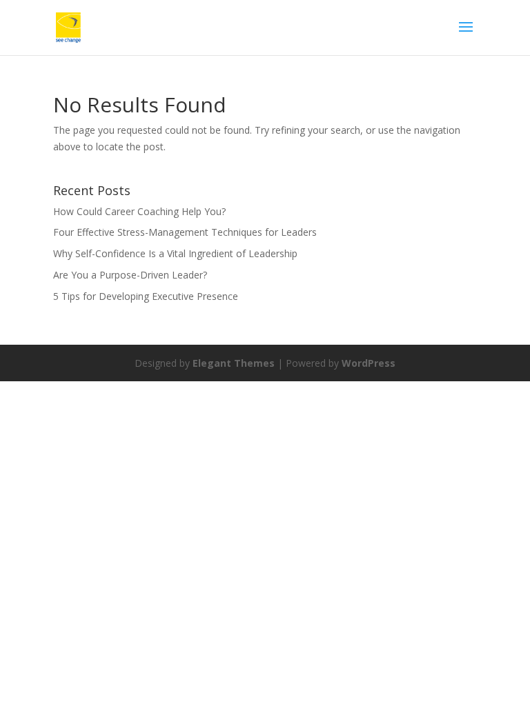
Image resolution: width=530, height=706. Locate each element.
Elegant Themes (234, 363)
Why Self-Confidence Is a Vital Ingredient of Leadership (175, 253)
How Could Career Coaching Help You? (139, 211)
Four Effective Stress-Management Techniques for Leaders (185, 232)
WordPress (368, 363)
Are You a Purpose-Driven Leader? (130, 274)
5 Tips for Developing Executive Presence (145, 296)
